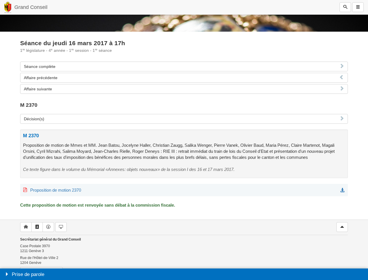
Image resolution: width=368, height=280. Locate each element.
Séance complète (39, 66)
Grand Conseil (30, 7)
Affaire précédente (40, 77)
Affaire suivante (38, 89)
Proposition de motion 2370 (55, 190)
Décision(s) (34, 119)
